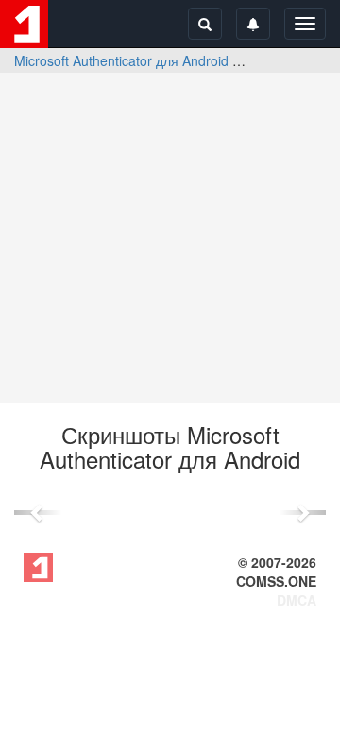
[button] (37, 512)
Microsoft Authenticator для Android (121, 60)
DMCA (296, 600)
